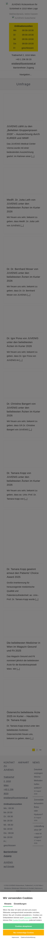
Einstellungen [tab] (20, 904)
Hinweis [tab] (7, 904)
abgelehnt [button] (28, 918)
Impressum (15, 937)
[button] (23, 926)
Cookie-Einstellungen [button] (21, 920)
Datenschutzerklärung (28, 937)
